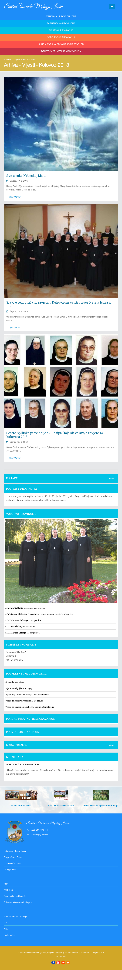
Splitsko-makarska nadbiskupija (18, 902)
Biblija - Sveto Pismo (13, 857)
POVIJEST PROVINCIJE (21, 488)
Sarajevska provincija (61, 37)
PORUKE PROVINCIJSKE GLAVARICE (30, 719)
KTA (5, 928)
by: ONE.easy (61, 956)
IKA (5, 922)
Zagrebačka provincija (61, 23)
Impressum (85, 952)
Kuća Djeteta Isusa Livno (28, 805)
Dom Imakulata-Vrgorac (107, 805)
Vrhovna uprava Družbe (61, 16)
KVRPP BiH (9, 889)
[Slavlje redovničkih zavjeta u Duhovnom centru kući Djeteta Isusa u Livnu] (61, 251)
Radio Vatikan (10, 935)
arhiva (112, 478)
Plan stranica (73, 952)
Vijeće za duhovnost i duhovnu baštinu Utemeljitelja (29, 707)
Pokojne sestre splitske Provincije (67, 805)
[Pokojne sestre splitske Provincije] (67, 795)
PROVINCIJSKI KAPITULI (23, 732)
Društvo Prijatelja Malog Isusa (61, 51)
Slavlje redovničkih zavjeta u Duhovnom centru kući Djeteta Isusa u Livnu (58, 304)
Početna (7, 59)
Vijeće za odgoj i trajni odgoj (18, 688)
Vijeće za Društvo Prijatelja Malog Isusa (24, 700)
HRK (6, 883)
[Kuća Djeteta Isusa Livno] (27, 795)
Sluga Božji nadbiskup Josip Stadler (61, 44)
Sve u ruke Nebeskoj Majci (26, 176)
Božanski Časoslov (12, 863)
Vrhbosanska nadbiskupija (15, 916)
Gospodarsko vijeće (14, 682)
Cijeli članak (14, 196)
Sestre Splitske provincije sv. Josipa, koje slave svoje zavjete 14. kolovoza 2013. (55, 435)
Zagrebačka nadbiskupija (15, 896)
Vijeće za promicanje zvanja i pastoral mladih (27, 694)
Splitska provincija (61, 30)
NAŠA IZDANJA (16, 745)
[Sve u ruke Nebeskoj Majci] (61, 124)
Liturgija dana (10, 869)
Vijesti (17, 59)
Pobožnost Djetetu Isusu (15, 851)
